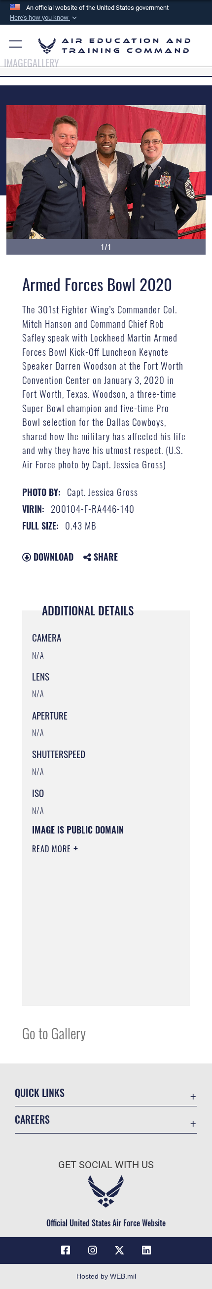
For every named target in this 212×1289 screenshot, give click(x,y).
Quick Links (40, 1093)
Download (52, 556)
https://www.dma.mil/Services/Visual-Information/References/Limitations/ (92, 973)
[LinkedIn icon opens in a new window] (146, 1250)
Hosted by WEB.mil (106, 1276)
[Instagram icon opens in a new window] (92, 1250)
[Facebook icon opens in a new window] (65, 1250)
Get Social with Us (106, 1165)
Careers (32, 1119)
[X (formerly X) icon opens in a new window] (119, 1250)
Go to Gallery (54, 1032)
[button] (44, 18)
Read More (52, 849)
